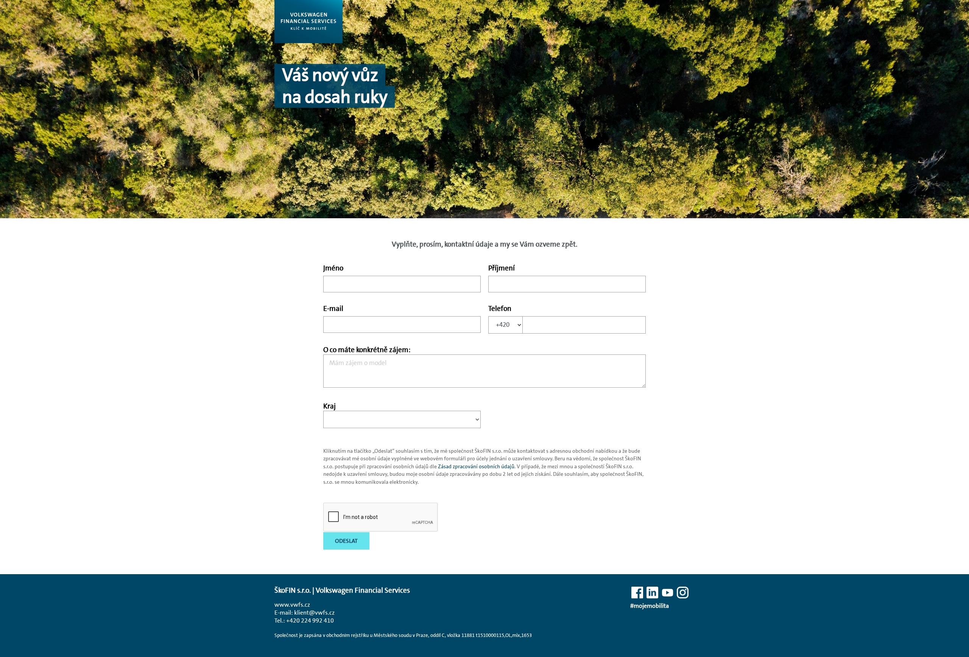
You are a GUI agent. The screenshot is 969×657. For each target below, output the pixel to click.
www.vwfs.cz (292, 605)
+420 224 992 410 (310, 620)
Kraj (329, 406)
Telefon (499, 308)
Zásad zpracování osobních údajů (476, 466)
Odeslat (346, 541)
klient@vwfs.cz (314, 613)
